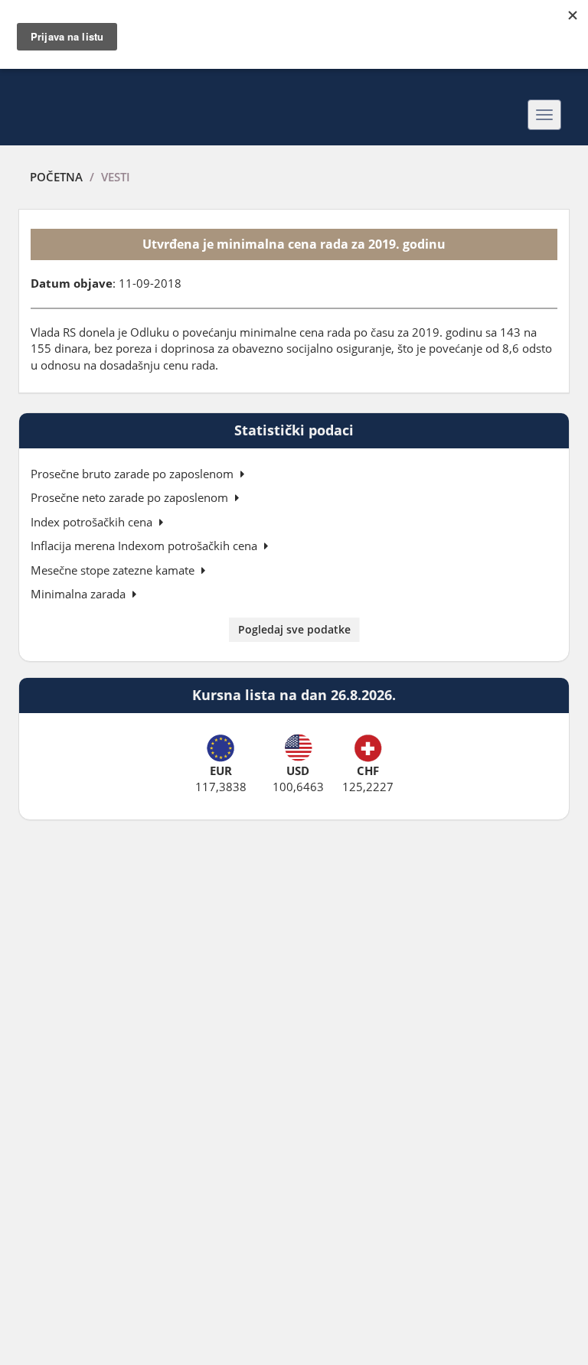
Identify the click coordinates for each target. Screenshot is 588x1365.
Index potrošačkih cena (93, 521)
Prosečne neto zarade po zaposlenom (131, 497)
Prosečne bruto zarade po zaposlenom (134, 473)
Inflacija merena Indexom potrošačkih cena (145, 545)
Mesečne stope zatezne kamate (114, 570)
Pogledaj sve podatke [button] (294, 629)
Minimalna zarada (80, 593)
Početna (56, 176)
